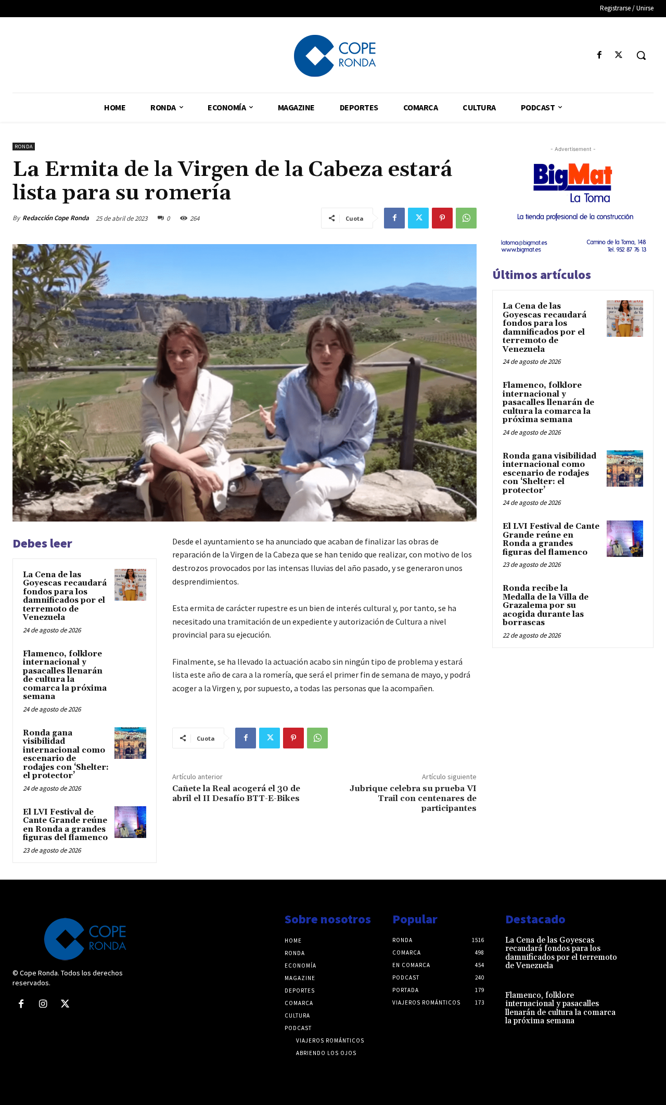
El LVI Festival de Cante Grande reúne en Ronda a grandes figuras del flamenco (65, 825)
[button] (641, 55)
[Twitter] (619, 55)
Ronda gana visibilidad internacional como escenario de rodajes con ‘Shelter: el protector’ (66, 754)
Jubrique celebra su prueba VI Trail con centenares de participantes (413, 798)
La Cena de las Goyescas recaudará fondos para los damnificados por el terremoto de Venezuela (65, 596)
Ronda (24, 146)
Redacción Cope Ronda (55, 217)
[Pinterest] (442, 218)
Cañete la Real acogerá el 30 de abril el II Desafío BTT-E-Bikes (236, 793)
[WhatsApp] (466, 218)
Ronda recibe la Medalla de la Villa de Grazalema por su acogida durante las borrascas (545, 605)
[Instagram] (42, 1004)
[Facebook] (600, 55)
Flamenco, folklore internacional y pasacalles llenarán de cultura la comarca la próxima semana (65, 675)
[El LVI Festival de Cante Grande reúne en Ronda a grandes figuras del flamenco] (130, 822)
